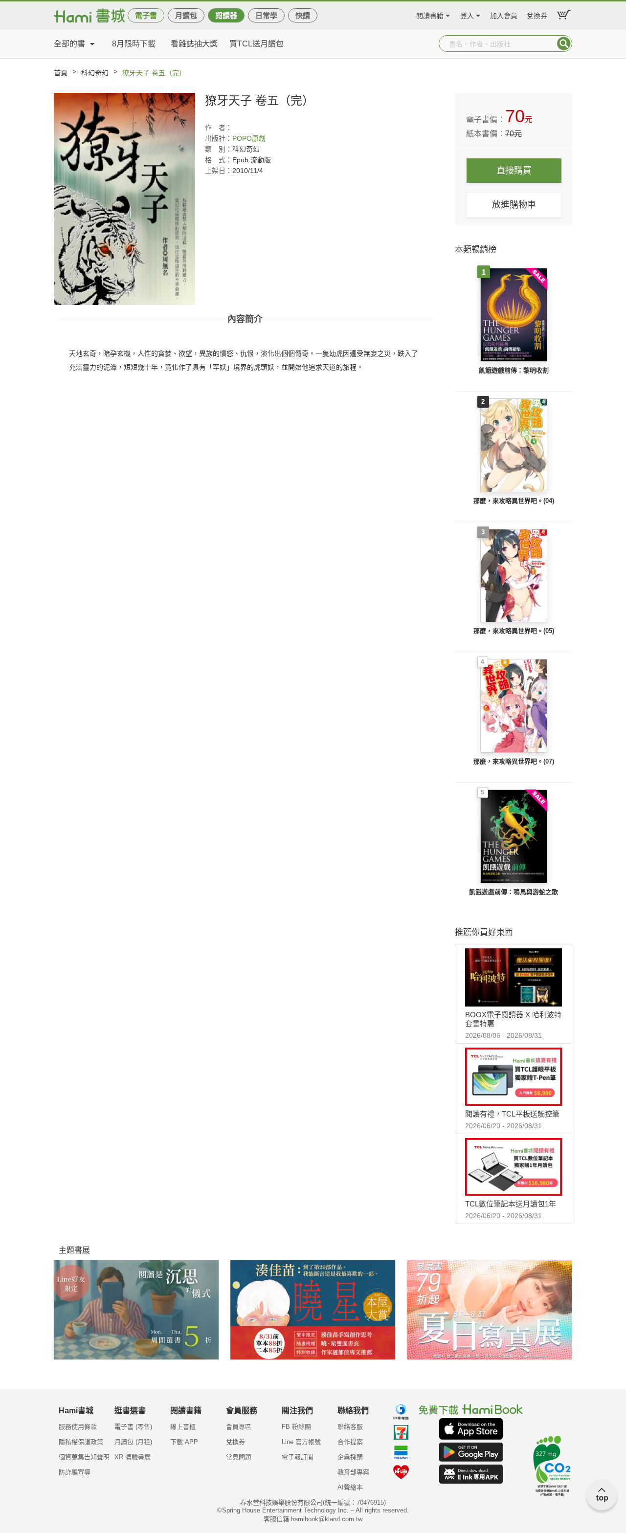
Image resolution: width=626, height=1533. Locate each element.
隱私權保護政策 (81, 1441)
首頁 (60, 73)
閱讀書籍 (430, 14)
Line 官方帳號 (301, 1441)
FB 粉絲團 (296, 1426)
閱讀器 (226, 15)
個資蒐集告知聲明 (84, 1457)
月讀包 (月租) (133, 1441)
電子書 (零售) (133, 1426)
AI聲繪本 (350, 1487)
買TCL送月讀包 (256, 44)
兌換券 (537, 14)
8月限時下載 (134, 44)
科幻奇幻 (95, 73)
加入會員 (503, 14)
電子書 (146, 15)
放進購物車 (514, 205)
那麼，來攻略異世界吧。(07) (513, 761)
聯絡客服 (350, 1426)
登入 (467, 14)
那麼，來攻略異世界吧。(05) (513, 631)
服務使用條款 (78, 1426)
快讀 (302, 15)
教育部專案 (353, 1472)
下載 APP (184, 1441)
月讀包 (186, 15)
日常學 (266, 15)
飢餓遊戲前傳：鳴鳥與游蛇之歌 (513, 892)
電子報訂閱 (297, 1457)
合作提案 (350, 1441)
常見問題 (238, 1457)
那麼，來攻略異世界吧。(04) (513, 500)
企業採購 (350, 1457)
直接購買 (514, 170)
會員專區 (238, 1426)
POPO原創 (249, 138)
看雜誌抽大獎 (194, 44)
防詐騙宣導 (74, 1472)
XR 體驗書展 (132, 1457)
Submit (564, 43)
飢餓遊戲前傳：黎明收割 (514, 370)
